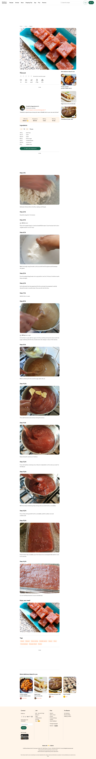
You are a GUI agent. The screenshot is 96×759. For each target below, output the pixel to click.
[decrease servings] (21, 129)
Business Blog (67, 714)
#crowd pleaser (24, 644)
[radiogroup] (26, 76)
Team (36, 716)
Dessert (26, 26)
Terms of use (52, 714)
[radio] (21, 76)
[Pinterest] (30, 717)
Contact (51, 719)
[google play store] (27, 738)
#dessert (27, 641)
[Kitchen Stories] (4, 3)
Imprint (51, 713)
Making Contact (67, 716)
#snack (22, 641)
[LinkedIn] (32, 717)
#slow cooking (34, 641)
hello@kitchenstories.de (68, 748)
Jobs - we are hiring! (39, 713)
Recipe (21, 26)
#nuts (55, 641)
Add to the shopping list (31, 148)
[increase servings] (27, 129)
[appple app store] (27, 735)
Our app (37, 719)
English (56, 725)
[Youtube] (28, 717)
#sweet (50, 641)
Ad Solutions (67, 713)
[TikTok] (26, 717)
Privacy (51, 716)
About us (37, 714)
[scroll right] (78, 684)
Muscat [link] (31, 26)
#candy (40, 644)
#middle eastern (43, 641)
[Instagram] (24, 717)
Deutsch (51, 725)
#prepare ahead (33, 644)
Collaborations (38, 718)
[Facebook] (22, 717)
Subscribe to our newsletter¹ (24, 720)
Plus (37, 721)
